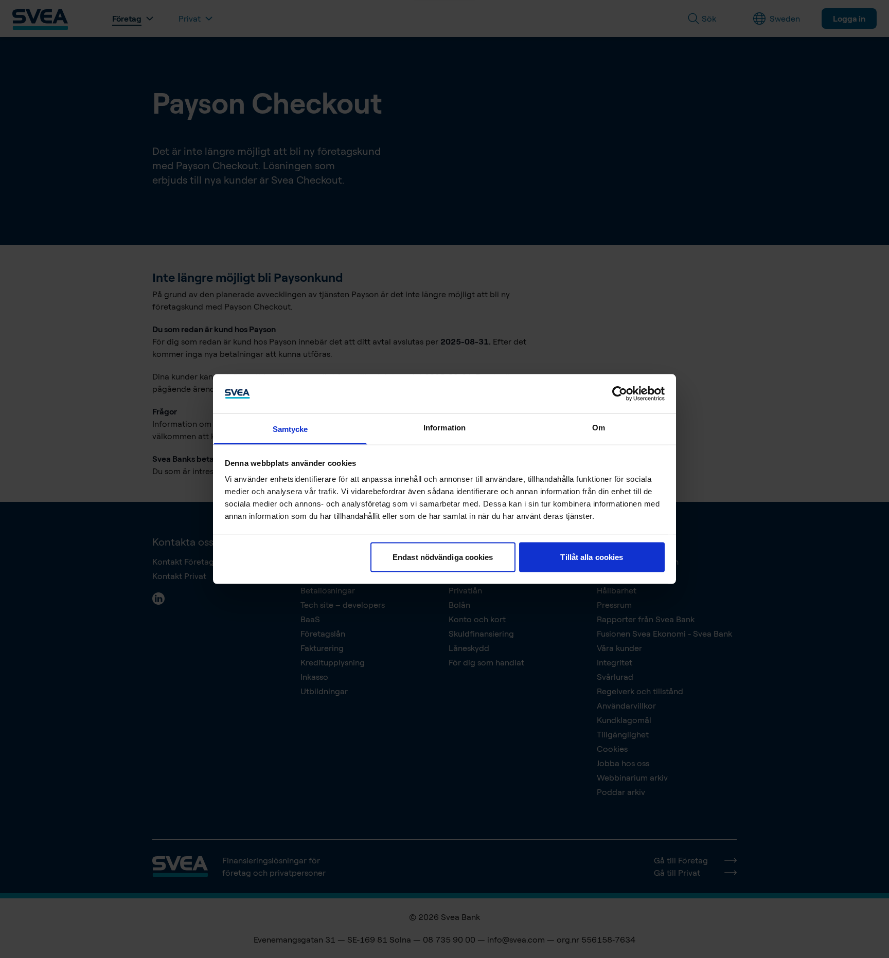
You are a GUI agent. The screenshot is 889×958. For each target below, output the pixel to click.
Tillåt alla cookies (591, 556)
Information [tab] (444, 427)
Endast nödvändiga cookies (443, 556)
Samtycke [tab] (290, 429)
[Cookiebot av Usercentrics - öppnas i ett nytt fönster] (620, 393)
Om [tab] (598, 427)
